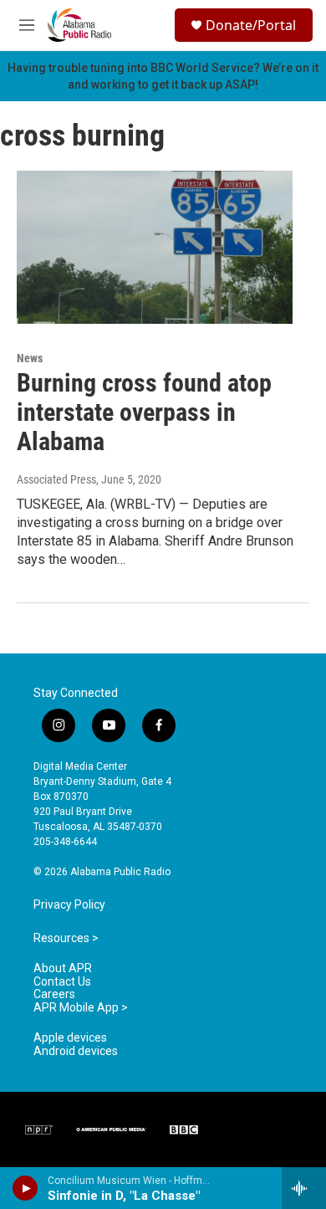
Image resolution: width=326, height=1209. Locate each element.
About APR (62, 968)
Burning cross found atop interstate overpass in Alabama (144, 412)
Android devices (75, 1051)
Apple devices (70, 1038)
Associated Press (56, 479)
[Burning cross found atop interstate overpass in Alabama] (155, 248)
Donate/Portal (251, 25)
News (30, 358)
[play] (25, 1188)
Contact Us (62, 982)
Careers (54, 994)
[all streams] (304, 1188)
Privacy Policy (69, 905)
